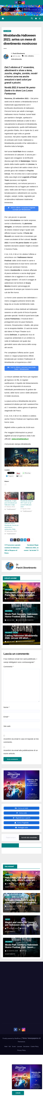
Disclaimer (26, 1046)
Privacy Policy (21, 1050)
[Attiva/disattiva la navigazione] (40, 18)
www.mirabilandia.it (20, 439)
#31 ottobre (29, 56)
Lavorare (19, 1046)
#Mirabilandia (16, 59)
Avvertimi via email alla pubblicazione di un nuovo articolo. (21, 752)
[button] (32, 18)
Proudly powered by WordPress (12, 1038)
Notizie (16, 632)
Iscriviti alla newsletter (29, 837)
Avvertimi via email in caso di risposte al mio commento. (21, 740)
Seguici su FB (9, 845)
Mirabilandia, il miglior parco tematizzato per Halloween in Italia (10, 503)
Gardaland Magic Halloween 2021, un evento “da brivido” (31, 547)
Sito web (7, 726)
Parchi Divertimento (19, 53)
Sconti (14, 1046)
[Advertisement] (21, 993)
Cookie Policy (35, 1046)
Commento (9, 667)
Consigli (8, 896)
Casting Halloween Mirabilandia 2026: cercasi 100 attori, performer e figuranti (21, 638)
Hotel (5, 1046)
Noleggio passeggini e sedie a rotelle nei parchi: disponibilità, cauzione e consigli (21, 902)
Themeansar (21, 1041)
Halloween (7, 31)
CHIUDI (18, 1093)
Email (6, 717)
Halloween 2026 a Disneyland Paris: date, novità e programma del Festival (21, 595)
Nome (7, 707)
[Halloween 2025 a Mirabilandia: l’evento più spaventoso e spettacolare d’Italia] (11, 518)
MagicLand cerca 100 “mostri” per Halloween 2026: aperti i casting (20, 925)
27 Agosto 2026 (12, 883)
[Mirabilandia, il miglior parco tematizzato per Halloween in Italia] (11, 496)
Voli (10, 1046)
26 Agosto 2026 (12, 951)
